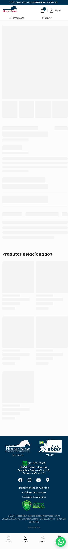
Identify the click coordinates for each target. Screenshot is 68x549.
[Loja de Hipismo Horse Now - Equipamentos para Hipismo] (9, 9)
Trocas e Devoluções (34, 497)
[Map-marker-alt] (48, 480)
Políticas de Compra (34, 492)
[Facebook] (20, 480)
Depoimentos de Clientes (34, 487)
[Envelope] (38, 480)
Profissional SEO (34, 527)
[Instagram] (29, 480)
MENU (46, 17)
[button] (61, 542)
